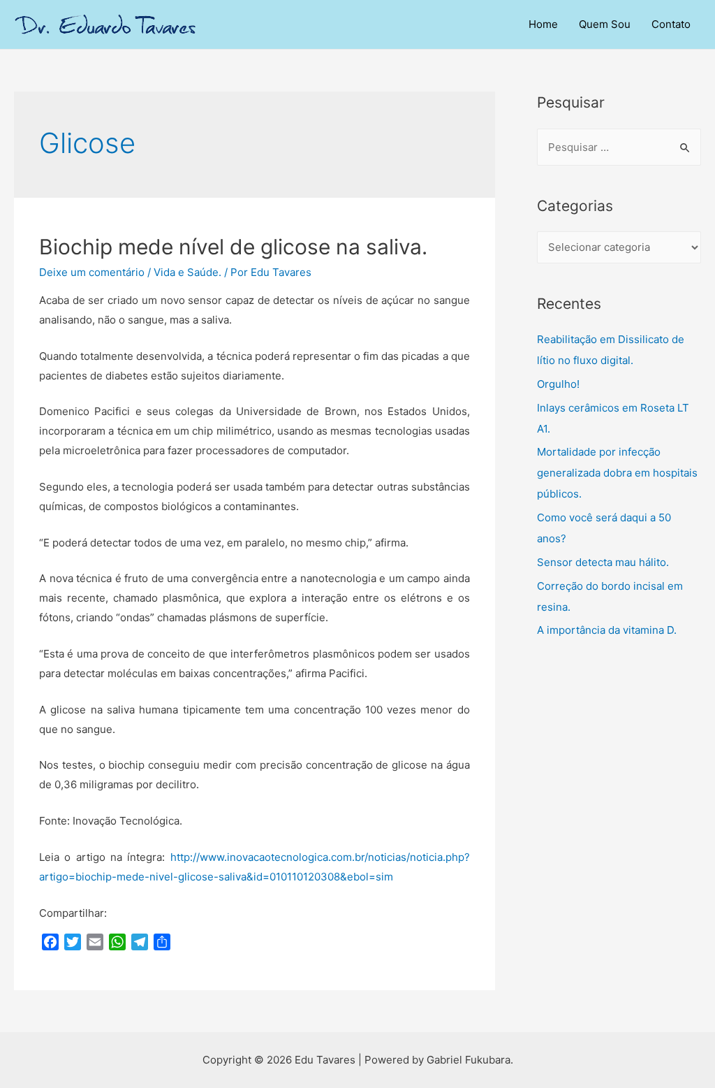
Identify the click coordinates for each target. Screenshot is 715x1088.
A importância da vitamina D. (607, 630)
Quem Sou (605, 24)
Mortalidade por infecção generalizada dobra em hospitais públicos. (617, 472)
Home (543, 24)
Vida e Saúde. (187, 272)
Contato (671, 24)
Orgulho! (558, 384)
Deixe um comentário (92, 272)
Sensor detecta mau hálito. (603, 562)
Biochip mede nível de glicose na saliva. (233, 246)
